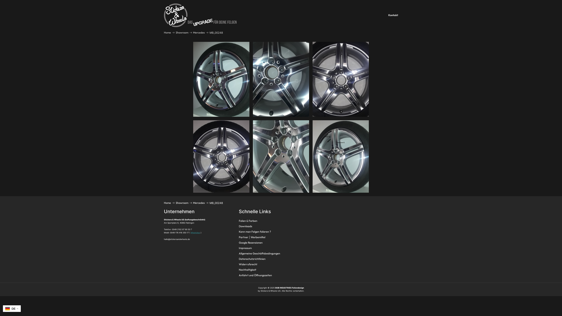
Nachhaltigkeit (247, 269)
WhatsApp (195, 232)
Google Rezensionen (251, 242)
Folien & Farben (248, 221)
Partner (243, 237)
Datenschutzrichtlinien (252, 259)
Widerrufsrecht (248, 264)
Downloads (245, 226)
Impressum (245, 248)
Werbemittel (258, 237)
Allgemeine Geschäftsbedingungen (259, 253)
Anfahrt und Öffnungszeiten (255, 275)
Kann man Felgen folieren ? (255, 231)
